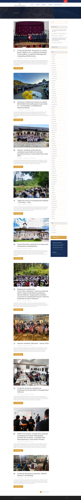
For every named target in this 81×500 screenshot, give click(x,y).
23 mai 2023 (19, 248)
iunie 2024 (53, 110)
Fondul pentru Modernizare (22, 1)
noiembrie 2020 (54, 203)
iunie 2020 (53, 214)
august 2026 (54, 54)
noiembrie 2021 (54, 177)
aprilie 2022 (53, 166)
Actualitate (38, 4)
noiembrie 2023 (54, 125)
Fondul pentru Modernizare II (31, 1)
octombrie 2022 (54, 153)
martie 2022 (53, 168)
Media (38, 1)
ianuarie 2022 (54, 173)
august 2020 (54, 209)
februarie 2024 (54, 119)
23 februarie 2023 (20, 394)
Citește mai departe (18, 68)
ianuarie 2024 (54, 121)
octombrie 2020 (54, 205)
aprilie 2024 (53, 115)
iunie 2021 (53, 188)
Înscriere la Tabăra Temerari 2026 (44, 1)
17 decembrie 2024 (20, 58)
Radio (66, 1)
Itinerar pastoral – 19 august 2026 (57, 42)
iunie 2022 (53, 162)
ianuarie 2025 (54, 95)
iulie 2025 (53, 82)
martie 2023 (53, 143)
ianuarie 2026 (54, 69)
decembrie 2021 (54, 175)
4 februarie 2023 (20, 441)
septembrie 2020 (54, 207)
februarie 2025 (54, 93)
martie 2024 (54, 117)
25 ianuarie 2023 (20, 477)
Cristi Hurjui (27, 58)
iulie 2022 (53, 160)
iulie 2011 (53, 216)
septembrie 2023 (54, 130)
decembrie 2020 (54, 201)
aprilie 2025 (53, 89)
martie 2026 (53, 65)
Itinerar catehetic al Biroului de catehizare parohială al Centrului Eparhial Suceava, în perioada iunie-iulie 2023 (32, 153)
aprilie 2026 (53, 63)
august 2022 (54, 158)
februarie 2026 (54, 67)
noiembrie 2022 (54, 151)
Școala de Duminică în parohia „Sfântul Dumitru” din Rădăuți (32, 474)
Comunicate (50, 4)
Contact (61, 1)
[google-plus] (54, 254)
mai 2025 (53, 87)
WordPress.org (54, 232)
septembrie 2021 (54, 181)
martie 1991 (53, 218)
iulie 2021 (53, 186)
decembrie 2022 (54, 149)
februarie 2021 (54, 196)
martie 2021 (53, 194)
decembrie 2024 (54, 97)
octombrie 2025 (54, 76)
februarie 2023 (54, 145)
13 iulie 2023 (19, 204)
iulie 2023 (53, 134)
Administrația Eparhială (58, 4)
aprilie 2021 (53, 192)
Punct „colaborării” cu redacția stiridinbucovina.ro (59, 33)
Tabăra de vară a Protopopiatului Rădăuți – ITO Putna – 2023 (32, 201)
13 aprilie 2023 (19, 345)
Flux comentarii (54, 230)
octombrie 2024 (54, 102)
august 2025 (54, 80)
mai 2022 (53, 164)
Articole (32, 58)
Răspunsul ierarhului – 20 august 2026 (57, 35)
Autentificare (54, 225)
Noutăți (35, 58)
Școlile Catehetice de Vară (55, 1)
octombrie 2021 (54, 179)
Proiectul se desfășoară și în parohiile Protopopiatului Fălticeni (33, 390)
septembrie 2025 (54, 78)
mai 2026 (53, 61)
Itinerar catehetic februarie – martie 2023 (33, 343)
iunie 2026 (53, 59)
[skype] (57, 254)
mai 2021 (53, 190)
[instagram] (60, 254)
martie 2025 (53, 91)
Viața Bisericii (43, 4)
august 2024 (54, 106)
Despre (32, 4)
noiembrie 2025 (54, 74)
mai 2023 (53, 138)
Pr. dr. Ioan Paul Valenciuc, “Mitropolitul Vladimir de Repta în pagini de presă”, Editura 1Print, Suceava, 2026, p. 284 (59, 30)
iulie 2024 (53, 108)
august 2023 (54, 132)
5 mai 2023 (19, 300)
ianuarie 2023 (54, 147)
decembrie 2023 (54, 123)
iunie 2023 (53, 136)
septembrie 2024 (54, 104)
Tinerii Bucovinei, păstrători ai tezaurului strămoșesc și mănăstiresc (32, 245)
